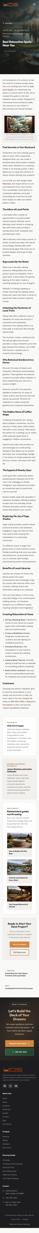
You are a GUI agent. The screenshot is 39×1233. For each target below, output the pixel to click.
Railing (5, 1140)
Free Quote (7, 1124)
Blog (4, 1120)
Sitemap (25, 1219)
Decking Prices (8, 1167)
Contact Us (27, 698)
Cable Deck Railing (10, 1175)
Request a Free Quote (17, 1043)
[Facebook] (5, 1086)
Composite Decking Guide (13, 1164)
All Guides (6, 1160)
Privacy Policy (15, 1219)
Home (5, 1098)
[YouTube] (16, 1086)
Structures (7, 1148)
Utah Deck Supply (23, 30)
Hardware (6, 1144)
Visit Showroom (19, 952)
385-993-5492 (17, 701)
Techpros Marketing (23, 1224)
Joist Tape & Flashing (11, 1178)
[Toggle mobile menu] (34, 4)
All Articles (8, 23)
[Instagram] (10, 1086)
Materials (7, 183)
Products (6, 1106)
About (5, 1102)
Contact (6, 1117)
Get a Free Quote (19, 944)
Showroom (7, 1109)
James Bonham (17, 34)
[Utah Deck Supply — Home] (11, 4)
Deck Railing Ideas (9, 1171)
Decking (6, 1136)
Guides (5, 1113)
